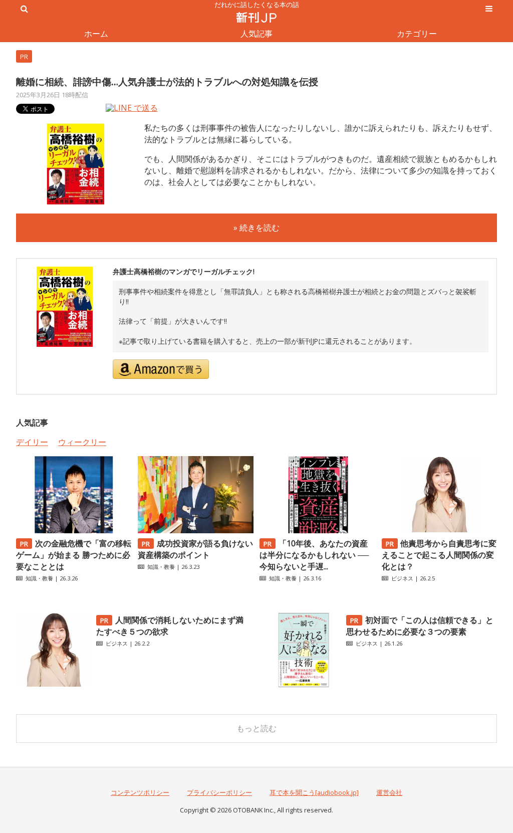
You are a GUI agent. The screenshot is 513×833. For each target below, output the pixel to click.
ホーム (96, 33)
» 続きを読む (256, 227)
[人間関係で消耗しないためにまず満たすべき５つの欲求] (53, 684)
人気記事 (256, 33)
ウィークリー (82, 442)
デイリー (32, 442)
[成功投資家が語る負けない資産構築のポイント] (195, 530)
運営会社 (389, 792)
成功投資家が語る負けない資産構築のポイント (195, 549)
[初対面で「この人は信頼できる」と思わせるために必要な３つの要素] (303, 684)
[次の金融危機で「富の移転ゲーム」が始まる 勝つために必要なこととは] (73, 530)
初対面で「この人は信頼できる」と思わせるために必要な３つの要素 (419, 625)
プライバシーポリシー (219, 792)
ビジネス (402, 578)
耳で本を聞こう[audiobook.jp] (314, 792)
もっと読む (256, 728)
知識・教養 (39, 578)
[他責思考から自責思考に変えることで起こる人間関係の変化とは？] (439, 530)
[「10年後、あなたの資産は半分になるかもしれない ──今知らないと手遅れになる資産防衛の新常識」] (317, 530)
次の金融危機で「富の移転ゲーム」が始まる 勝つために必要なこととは (73, 555)
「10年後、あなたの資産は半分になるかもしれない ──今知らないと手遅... (314, 555)
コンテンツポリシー (140, 792)
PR (24, 56)
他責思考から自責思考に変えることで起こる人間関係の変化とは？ (439, 555)
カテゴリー (417, 33)
